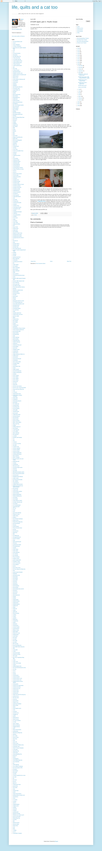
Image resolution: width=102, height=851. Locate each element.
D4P (14, 225)
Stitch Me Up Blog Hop (17, 732)
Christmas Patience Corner (18, 184)
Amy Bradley (15, 80)
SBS (14, 648)
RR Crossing (15, 643)
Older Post (69, 261)
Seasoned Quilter (16, 652)
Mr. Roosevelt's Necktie (17, 479)
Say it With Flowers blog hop (18, 646)
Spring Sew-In (16, 717)
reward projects (16, 628)
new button (15, 497)
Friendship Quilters (17, 308)
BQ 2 (14, 134)
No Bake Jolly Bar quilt (17, 502)
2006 (78, 105)
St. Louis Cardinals (17, 720)
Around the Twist (16, 88)
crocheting (15, 220)
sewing (14, 673)
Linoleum (15, 442)
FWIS (14, 311)
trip (13, 778)
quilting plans (15, 602)
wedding (14, 810)
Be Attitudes (15, 103)
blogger (14, 121)
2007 (78, 103)
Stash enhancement (17, 729)
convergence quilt (16, 208)
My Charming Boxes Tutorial (83, 38)
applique (15, 83)
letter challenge (16, 432)
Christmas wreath (16, 188)
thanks (14, 757)
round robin (15, 636)
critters (14, 219)
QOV (14, 570)
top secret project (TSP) (17, 767)
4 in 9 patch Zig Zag (17, 59)
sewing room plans (17, 687)
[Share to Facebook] (45, 213)
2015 (78, 53)
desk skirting (15, 231)
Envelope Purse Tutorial (82, 39)
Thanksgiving (15, 758)
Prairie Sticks (15, 549)
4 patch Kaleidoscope (17, 62)
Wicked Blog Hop (16, 818)
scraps (14, 651)
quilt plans (15, 590)
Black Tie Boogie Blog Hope (18, 117)
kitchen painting (16, 420)
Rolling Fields (16, 634)
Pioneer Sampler (16, 538)
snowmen (15, 711)
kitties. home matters (17, 422)
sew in (14, 670)
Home (51, 261)
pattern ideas (15, 515)
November (80, 67)
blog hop (15, 120)
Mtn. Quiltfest (15, 481)
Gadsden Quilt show (17, 313)
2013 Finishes (80, 31)
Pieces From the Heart (17, 527)
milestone (15, 469)
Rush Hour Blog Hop (17, 645)
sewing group (15, 675)
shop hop (15, 699)
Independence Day (17, 393)
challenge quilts (16, 163)
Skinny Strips (15, 705)
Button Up (15, 144)
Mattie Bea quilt (16, 461)
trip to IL (14, 781)
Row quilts (15, 640)
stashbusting (15, 731)
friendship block (16, 305)
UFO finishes (15, 796)
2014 (78, 55)
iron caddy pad (16, 403)
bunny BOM (15, 141)
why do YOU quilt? (16, 816)
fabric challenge (16, 270)
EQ (13, 263)
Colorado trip (15, 201)
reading (14, 614)
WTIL (14, 828)
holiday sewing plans (17, 372)
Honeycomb (15, 381)
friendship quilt (16, 306)
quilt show (15, 593)
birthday (14, 115)
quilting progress (16, 604)
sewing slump (16, 690)
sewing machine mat (17, 679)
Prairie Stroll (15, 550)
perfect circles (16, 520)
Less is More (15, 431)
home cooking (16, 375)
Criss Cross (15, 217)
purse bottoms (16, 564)
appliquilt (15, 85)
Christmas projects (16, 185)
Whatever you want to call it (18, 815)
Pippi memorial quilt (17, 541)
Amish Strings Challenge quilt (19, 79)
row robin (15, 642)
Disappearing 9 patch (17, 236)
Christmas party (16, 182)
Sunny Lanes (15, 743)
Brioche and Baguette (17, 140)
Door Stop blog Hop (17, 248)
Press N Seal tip (16, 556)
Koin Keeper (15, 428)
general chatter (16, 316)
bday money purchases (17, 102)
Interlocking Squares (17, 400)
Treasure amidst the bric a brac (19, 775)
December (80, 65)
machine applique (16, 448)
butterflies (15, 143)
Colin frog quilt (16, 195)
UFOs (14, 798)
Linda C (22, 19)
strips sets (15, 741)
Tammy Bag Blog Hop (17, 754)
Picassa (14, 524)
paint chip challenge (17, 512)
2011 (78, 60)
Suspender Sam (16, 746)
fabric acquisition (16, 267)
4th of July (15, 68)
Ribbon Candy (16, 630)
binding (14, 111)
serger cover (15, 661)
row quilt (14, 639)
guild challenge (16, 337)
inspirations (15, 399)
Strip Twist (15, 738)
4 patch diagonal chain (17, 60)
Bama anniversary (16, 94)
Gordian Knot (15, 325)
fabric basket (15, 269)
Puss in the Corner (16, 567)
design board (15, 228)
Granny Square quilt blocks (18, 329)
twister (14, 792)
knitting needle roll (16, 426)
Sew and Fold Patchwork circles (19, 667)
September (80, 70)
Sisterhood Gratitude (17, 703)
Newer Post (33, 261)
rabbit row (15, 608)
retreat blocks (15, 625)
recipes (14, 616)
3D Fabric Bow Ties (17, 56)
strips (14, 740)
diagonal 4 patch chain (17, 233)
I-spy (14, 390)
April (79, 94)
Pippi (14, 540)
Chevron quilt (15, 175)
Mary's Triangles (16, 457)
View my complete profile (17, 29)
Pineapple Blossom (17, 537)
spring (14, 716)
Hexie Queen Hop (16, 366)
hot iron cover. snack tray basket (19, 387)
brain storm (15, 135)
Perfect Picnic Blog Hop (17, 521)
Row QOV (15, 637)
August (79, 72)
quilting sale (15, 605)
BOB (14, 128)
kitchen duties (16, 419)
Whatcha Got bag (16, 813)
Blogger (56, 841)
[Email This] (41, 213)
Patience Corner (16, 514)
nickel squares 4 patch (17, 500)
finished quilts (16, 291)
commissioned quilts (17, 202)
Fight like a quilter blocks (18, 290)
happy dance (15, 352)
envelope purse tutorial (17, 261)
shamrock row (16, 696)
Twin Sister (15, 787)
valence (14, 802)
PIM (13, 534)
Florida (14, 299)
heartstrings (15, 360)
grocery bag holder (17, 331)
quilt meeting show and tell (18, 588)
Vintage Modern (16, 804)
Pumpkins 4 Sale (16, 561)
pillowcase (15, 532)
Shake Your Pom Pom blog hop (19, 694)
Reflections (15, 619)
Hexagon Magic (16, 363)
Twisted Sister (16, 790)
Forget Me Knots (41, 201)
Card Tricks (15, 149)
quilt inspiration (16, 585)
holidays (14, 373)
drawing (14, 254)
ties (13, 763)
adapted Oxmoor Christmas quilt (19, 74)
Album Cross (15, 77)
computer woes (16, 205)
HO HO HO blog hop (17, 370)
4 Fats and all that (16, 57)
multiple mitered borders (18, 484)
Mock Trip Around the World (18, 473)
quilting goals (15, 599)
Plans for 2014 (80, 28)
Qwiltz (14, 607)
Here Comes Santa (17, 361)
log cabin (15, 445)
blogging (15, 123)
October (80, 69)
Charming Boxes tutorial (18, 167)
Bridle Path (15, 138)
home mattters (16, 378)
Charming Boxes (16, 166)
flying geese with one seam (18, 300)
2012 (78, 58)
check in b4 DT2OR (82, 87)
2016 (78, 51)
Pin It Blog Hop (16, 535)
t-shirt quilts (15, 749)
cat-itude (14, 153)
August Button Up (16, 89)
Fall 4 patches (16, 273)
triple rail (14, 783)
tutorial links (15, 786)
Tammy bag (15, 752)
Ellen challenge (16, 258)
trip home (15, 779)
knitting (14, 425)
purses (14, 566)
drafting (14, 252)
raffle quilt (15, 611)
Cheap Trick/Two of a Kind (18, 169)
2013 (78, 57)
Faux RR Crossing (16, 285)
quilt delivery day (16, 575)
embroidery (15, 260)
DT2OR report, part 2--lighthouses (82, 83)
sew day (14, 669)
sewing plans (15, 684)
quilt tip (14, 596)
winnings (15, 819)
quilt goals (15, 582)
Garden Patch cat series (18, 314)
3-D (13, 51)
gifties (14, 317)
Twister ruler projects (17, 793)
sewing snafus (16, 691)
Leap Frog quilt (16, 429)
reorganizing (15, 620)
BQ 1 (14, 132)
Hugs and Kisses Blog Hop (18, 389)
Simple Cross (15, 702)
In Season (15, 392)
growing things (16, 334)
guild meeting (15, 338)
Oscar (14, 509)
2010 (78, 62)
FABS (14, 272)
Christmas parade (16, 181)
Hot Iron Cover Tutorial (81, 42)
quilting (14, 598)
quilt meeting (15, 587)
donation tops (15, 246)
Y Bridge (14, 830)
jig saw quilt (15, 413)
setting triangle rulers (17, 666)
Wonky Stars (15, 825)
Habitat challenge (16, 341)
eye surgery (15, 266)
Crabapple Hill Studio (17, 211)
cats (14, 156)
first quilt (14, 294)
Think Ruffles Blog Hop (17, 760)
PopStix (14, 547)
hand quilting (15, 346)
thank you (15, 755)
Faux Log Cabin (16, 284)
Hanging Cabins (16, 349)
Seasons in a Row (16, 654)
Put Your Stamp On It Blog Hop (19, 569)
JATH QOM (15, 410)
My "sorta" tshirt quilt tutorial (82, 41)
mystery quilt (15, 489)
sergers (14, 664)
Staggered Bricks (16, 726)
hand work (15, 348)
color (14, 198)
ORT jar (14, 508)
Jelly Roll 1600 (16, 411)
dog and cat (15, 240)
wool (14, 827)
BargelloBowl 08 (16, 97)
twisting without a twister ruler (19, 795)
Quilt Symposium (16, 595)
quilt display (15, 578)
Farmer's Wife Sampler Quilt (18, 281)
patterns (14, 517)
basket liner (15, 99)
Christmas (15, 178)
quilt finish (15, 581)
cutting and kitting (16, 224)
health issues (15, 355)
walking (14, 807)
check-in (14, 172)
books (14, 129)
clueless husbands (17, 192)
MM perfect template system (18, 472)
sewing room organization (18, 685)
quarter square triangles (18, 572)
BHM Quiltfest (15, 108)
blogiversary (15, 125)
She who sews (16, 697)
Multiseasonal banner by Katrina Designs (18, 486)
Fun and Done (16, 309)
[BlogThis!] (42, 213)
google (14, 323)
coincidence (15, 193)
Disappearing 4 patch (17, 234)
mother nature (16, 478)
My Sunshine (15, 488)
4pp (13, 67)
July (79, 89)
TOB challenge (16, 764)
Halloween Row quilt (17, 344)
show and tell (15, 700)
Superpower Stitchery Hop (18, 744)
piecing (14, 529)
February (80, 98)
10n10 (14, 43)
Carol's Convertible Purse (18, 150)
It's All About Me (16, 406)
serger (14, 660)
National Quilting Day (17, 495)
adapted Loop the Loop (17, 73)
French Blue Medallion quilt (18, 303)
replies (14, 622)
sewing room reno (16, 688)
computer (15, 204)
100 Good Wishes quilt (17, 41)
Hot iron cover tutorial (17, 386)
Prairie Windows (16, 552)
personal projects (16, 523)
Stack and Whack (16, 725)
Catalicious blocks (16, 155)
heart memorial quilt (17, 358)
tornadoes (15, 769)
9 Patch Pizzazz (16, 70)
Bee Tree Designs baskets (18, 105)
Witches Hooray (16, 822)
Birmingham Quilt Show (17, 114)
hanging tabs (15, 351)
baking (14, 92)
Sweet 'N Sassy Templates (18, 747)
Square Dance (16, 719)
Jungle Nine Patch (16, 414)
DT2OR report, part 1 (82, 85)
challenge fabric (16, 160)
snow (14, 709)
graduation (15, 326)
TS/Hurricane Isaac (17, 784)
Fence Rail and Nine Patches (19, 287)
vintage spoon (16, 805)
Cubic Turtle (15, 222)
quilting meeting (16, 601)
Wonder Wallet (16, 824)
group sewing (15, 332)
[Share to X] (44, 213)
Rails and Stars (16, 613)
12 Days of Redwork (17, 46)
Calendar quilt (16, 146)
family (14, 276)
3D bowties (15, 54)
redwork (14, 617)
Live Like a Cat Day (17, 443)
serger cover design (17, 663)
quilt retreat (15, 591)
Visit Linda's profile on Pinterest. (18, 36)
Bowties (14, 131)
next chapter (15, 499)
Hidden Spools (16, 369)
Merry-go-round (16, 465)
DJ (13, 239)
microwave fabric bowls (17, 467)
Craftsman (15, 213)
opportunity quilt (16, 506)
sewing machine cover (17, 678)
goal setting (15, 322)
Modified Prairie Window (18, 476)
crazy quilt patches (16, 214)
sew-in (14, 672)
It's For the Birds (16, 408)
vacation (14, 801)
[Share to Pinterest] (46, 213)
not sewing (15, 503)
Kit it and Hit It (15, 417)
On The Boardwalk (16, 505)
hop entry (15, 383)
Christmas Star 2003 (17, 187)
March (79, 96)
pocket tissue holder (17, 544)
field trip (14, 288)
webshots (15, 808)
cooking (14, 210)
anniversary (15, 82)
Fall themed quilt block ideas (18, 275)
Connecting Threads (17, 207)
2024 (78, 48)
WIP (14, 821)
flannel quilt (15, 296)
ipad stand (15, 402)
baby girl (14, 91)
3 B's (14, 50)
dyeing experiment (16, 257)
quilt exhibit (15, 579)
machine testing (16, 451)
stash (14, 728)
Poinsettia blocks (16, 546)
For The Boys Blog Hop (17, 302)
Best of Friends (16, 106)
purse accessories (16, 562)
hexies (14, 367)
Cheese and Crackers (17, 173)
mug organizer (16, 482)
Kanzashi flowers (16, 416)
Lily (13, 438)
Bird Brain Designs (17, 112)
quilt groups (15, 584)
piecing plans (15, 531)
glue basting (15, 320)
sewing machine (16, 676)
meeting (14, 462)
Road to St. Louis (16, 633)
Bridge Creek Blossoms (17, 137)
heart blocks (15, 357)
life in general (15, 434)
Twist (14, 789)
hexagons (15, 364)
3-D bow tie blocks (16, 53)
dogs (14, 242)
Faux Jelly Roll (16, 282)
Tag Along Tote (16, 751)
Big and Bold (15, 109)
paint (14, 511)
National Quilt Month (17, 494)
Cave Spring (15, 158)
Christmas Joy (16, 179)
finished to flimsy (16, 293)
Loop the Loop (16, 446)
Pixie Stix (15, 543)
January (80, 99)
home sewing (15, 380)
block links (15, 118)
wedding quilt (15, 812)
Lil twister (15, 435)
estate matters (16, 264)
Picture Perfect (16, 526)
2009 (78, 64)
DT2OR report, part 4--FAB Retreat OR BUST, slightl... (84, 77)
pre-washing (15, 555)
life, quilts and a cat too (34, 7)
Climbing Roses (16, 190)
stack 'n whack (16, 723)
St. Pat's (14, 722)
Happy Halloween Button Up (18, 354)
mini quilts (15, 470)
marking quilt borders (17, 454)
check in (14, 170)
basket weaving (16, 100)
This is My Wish (16, 761)
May (79, 92)
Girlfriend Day (16, 319)
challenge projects (16, 161)
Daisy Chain (15, 227)
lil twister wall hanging (17, 437)
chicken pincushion (17, 176)
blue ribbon (15, 126)
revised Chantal (16, 627)
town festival (15, 770)
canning (14, 147)
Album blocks (15, 76)
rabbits (14, 610)
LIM (13, 440)
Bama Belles (15, 96)
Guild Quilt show (16, 340)
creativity (15, 216)
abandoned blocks (16, 71)
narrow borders (16, 492)
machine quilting (16, 449)
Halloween (15, 343)
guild (14, 335)
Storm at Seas (16, 737)
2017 (78, 50)
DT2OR (14, 255)
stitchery (14, 734)
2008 (78, 102)
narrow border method (17, 491)
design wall (15, 230)
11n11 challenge (16, 44)
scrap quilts (15, 649)
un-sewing (15, 799)
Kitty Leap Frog (16, 423)
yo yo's (14, 831)
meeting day (15, 464)
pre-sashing (15, 553)
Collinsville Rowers (17, 196)
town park (15, 772)
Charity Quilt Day (16, 164)
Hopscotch (15, 384)
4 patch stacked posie (17, 65)
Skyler (14, 706)
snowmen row (16, 712)
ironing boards (16, 405)
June (79, 91)
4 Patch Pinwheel (16, 64)
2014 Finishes (80, 29)
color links (15, 199)
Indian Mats (15, 397)
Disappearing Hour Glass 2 (18, 237)
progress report (16, 558)
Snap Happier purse (17, 708)
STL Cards (15, 735)
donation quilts (16, 245)
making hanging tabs (17, 452)
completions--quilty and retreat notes (83, 75)
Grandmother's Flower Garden (19, 328)
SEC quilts (15, 655)
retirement (15, 623)
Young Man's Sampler (17, 833)
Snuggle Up (15, 714)
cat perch (15, 152)
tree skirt (14, 776)
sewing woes (15, 693)
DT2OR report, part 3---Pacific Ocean (83, 80)
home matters (15, 376)
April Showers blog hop (17, 86)
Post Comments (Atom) (40, 263)
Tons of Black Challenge (18, 766)
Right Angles (15, 631)
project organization (17, 560)
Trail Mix (14, 773)
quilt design (15, 576)
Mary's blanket (16, 455)
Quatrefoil (15, 573)
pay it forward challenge (18, 518)
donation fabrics (16, 243)
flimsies (14, 297)
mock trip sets (15, 475)
